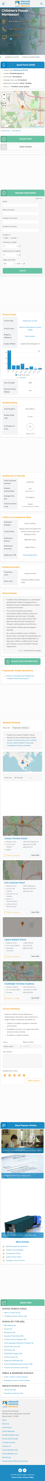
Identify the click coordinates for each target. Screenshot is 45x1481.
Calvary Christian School (16, 740)
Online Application (30, 555)
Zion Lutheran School (14, 882)
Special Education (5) (12, 1346)
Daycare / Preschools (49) (13, 1336)
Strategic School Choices (15, 1260)
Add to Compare (13, 856)
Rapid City (25, 21)
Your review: (7, 1052)
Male (6, 238)
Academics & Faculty (12, 57)
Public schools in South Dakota (16, 1377)
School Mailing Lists (9, 1453)
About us (5, 1424)
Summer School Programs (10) (15, 1339)
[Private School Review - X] (20, 1470)
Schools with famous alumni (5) (16, 1367)
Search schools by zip (12, 1312)
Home (4, 1420)
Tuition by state (10, 1389)
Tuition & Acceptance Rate (31, 57)
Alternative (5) (9, 1350)
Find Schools (7, 1427)
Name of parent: (9, 209)
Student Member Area (10, 1435)
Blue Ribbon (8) (10, 1325)
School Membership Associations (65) (18, 1364)
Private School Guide (10, 1439)
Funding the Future (13, 1253)
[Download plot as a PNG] (39, 351)
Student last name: (10, 226)
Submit (22, 270)
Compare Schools (8, 1442)
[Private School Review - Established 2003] (22, 4)
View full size (6, 131)
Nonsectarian (30, 336)
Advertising (6, 1457)
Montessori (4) (9, 1332)
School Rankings (8, 1431)
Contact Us (6, 1446)
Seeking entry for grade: (12, 251)
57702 (34, 21)
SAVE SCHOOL (26, 147)
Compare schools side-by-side (15, 1316)
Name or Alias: (28, 1042)
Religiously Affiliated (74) (13, 1360)
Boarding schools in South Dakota (17, 1380)
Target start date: (9, 260)
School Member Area (10, 1450)
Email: (5, 201)
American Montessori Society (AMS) (30, 328)
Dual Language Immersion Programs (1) (18, 1343)
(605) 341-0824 (18, 29)
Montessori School (21, 70)
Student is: (7, 234)
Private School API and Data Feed (15, 1461)
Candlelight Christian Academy (18, 745)
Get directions (16, 131)
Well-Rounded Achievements (17, 1246)
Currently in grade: (10, 242)
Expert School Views (14, 1257)
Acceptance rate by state (13, 1393)
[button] (5, 1075)
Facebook (24, 1470)
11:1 (34, 491)
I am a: (5, 1042)
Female (14, 238)
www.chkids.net (16, 35)
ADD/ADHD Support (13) (13, 1353)
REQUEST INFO (25, 139)
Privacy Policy (28, 1477)
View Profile (35, 855)
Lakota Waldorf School (21, 743)
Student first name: (10, 218)
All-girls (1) (8, 1329)
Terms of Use (16, 1477)
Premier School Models (14, 1250)
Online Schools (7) (11, 1357)
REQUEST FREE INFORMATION (24, 661)
